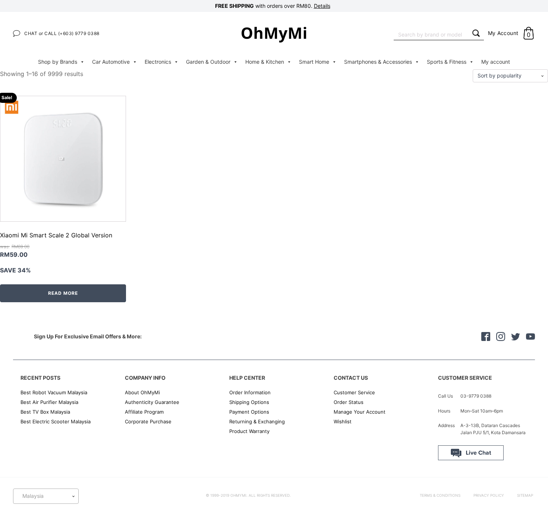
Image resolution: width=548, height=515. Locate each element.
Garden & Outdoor (208, 62)
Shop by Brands (57, 62)
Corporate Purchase (148, 421)
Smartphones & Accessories (378, 62)
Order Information (250, 392)
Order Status (348, 402)
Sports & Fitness (446, 62)
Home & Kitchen (264, 62)
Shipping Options (249, 402)
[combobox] (431, 33)
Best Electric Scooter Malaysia (56, 421)
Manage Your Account (359, 412)
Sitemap (525, 495)
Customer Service (354, 392)
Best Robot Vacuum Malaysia (54, 392)
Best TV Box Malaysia (45, 412)
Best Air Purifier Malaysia (49, 402)
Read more (63, 293)
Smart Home (314, 62)
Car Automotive (111, 62)
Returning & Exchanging (257, 421)
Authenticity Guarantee (152, 402)
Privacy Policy (488, 495)
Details (322, 6)
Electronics (158, 62)
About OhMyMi (142, 392)
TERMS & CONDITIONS (440, 495)
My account (495, 62)
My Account (503, 33)
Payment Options (249, 412)
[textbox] (45, 496)
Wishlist (343, 421)
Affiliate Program (144, 412)
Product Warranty (249, 431)
